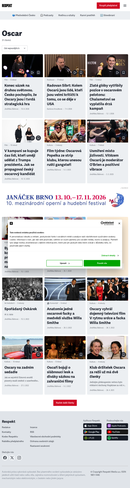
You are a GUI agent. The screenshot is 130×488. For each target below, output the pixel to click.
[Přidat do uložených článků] (38, 72)
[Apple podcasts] (117, 425)
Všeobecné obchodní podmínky (45, 436)
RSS (32, 432)
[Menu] (125, 6)
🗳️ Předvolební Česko (23, 15)
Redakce (6, 427)
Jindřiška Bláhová (11, 109)
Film (6, 80)
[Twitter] (12, 460)
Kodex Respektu (10, 436)
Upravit (63, 263)
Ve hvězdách (9, 303)
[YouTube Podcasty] (117, 431)
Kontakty (6, 432)
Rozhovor (50, 80)
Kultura (50, 145)
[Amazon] (92, 437)
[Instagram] (19, 460)
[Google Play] (92, 431)
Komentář (54, 303)
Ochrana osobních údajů (42, 441)
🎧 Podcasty (46, 15)
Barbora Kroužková (54, 109)
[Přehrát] (32, 72)
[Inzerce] (65, 200)
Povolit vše (102, 263)
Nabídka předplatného (13, 441)
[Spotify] (117, 437)
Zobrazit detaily (108, 255)
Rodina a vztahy (66, 15)
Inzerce (33, 427)
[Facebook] (5, 460)
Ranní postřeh (87, 15)
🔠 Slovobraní (107, 15)
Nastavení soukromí (40, 446)
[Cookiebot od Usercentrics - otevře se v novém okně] (103, 223)
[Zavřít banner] (119, 223)
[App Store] (92, 425)
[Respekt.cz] (7, 5)
